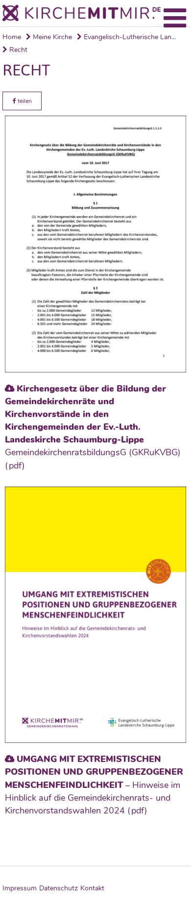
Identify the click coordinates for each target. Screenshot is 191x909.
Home (11, 37)
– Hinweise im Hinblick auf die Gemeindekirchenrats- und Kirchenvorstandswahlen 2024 (94, 784)
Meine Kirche (51, 37)
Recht (17, 49)
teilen (24, 101)
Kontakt (92, 888)
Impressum (19, 888)
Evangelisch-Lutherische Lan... (129, 37)
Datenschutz (58, 888)
